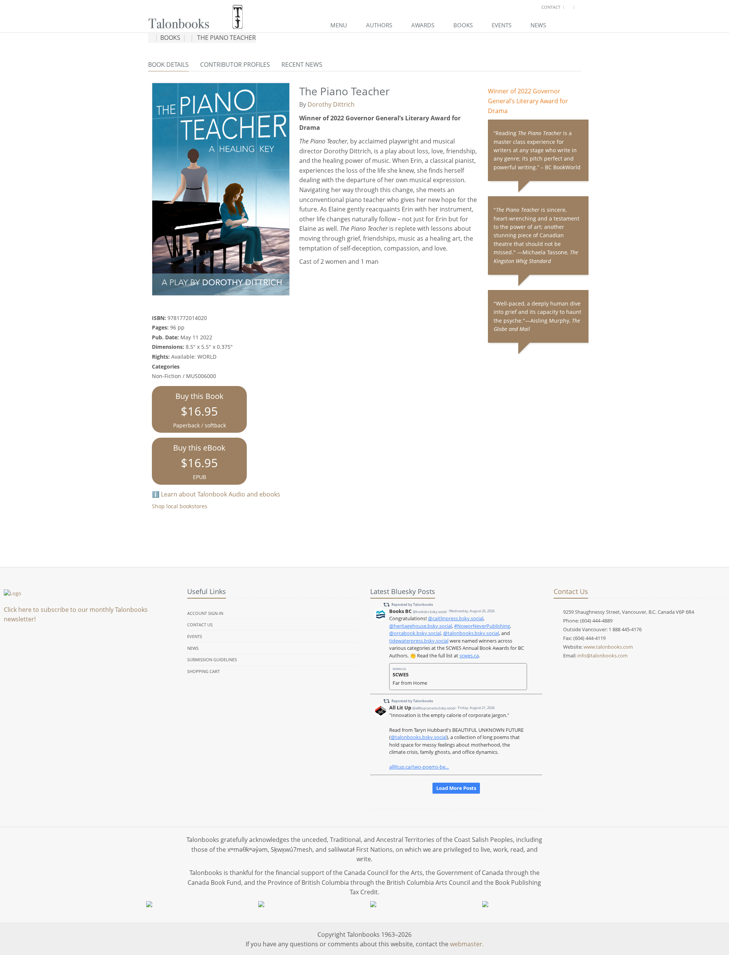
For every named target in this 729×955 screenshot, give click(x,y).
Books (463, 25)
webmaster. (467, 944)
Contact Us (200, 624)
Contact (550, 7)
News (538, 25)
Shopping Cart (203, 671)
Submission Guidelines (212, 659)
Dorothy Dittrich (331, 104)
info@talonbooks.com (603, 655)
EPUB (199, 462)
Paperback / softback (199, 410)
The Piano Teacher (226, 37)
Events (501, 25)
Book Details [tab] (168, 64)
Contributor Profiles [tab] (235, 64)
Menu (338, 25)
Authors (379, 25)
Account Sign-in (205, 613)
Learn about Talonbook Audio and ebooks (220, 494)
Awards (422, 25)
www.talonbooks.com (608, 646)
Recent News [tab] (301, 64)
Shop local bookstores (179, 506)
